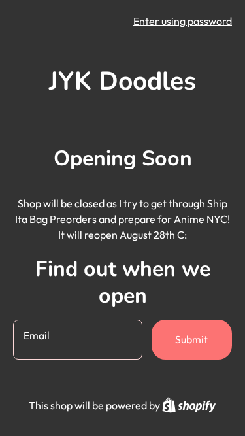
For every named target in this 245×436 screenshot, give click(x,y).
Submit (191, 339)
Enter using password (182, 20)
